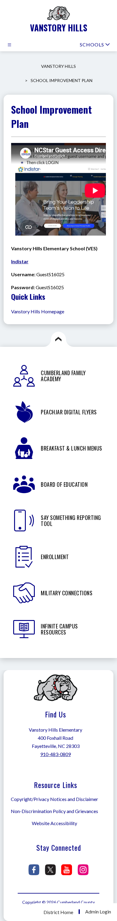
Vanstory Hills (58, 66)
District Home (58, 912)
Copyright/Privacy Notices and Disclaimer (54, 799)
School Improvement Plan (61, 80)
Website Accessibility (54, 823)
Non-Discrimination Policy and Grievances (54, 811)
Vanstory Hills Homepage (37, 311)
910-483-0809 (55, 754)
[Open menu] (9, 44)
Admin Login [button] (98, 911)
